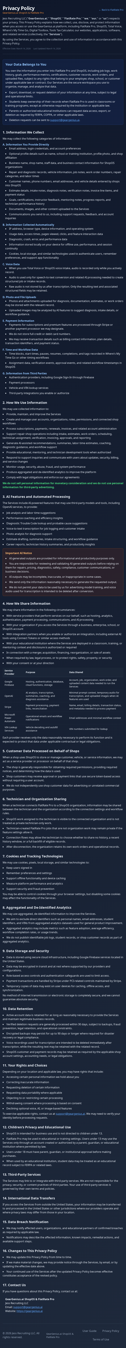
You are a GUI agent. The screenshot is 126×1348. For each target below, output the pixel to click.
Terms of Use (101, 1339)
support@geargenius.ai (64, 120)
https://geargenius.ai (30, 1311)
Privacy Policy (110, 1331)
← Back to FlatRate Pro (111, 9)
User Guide (89, 1331)
